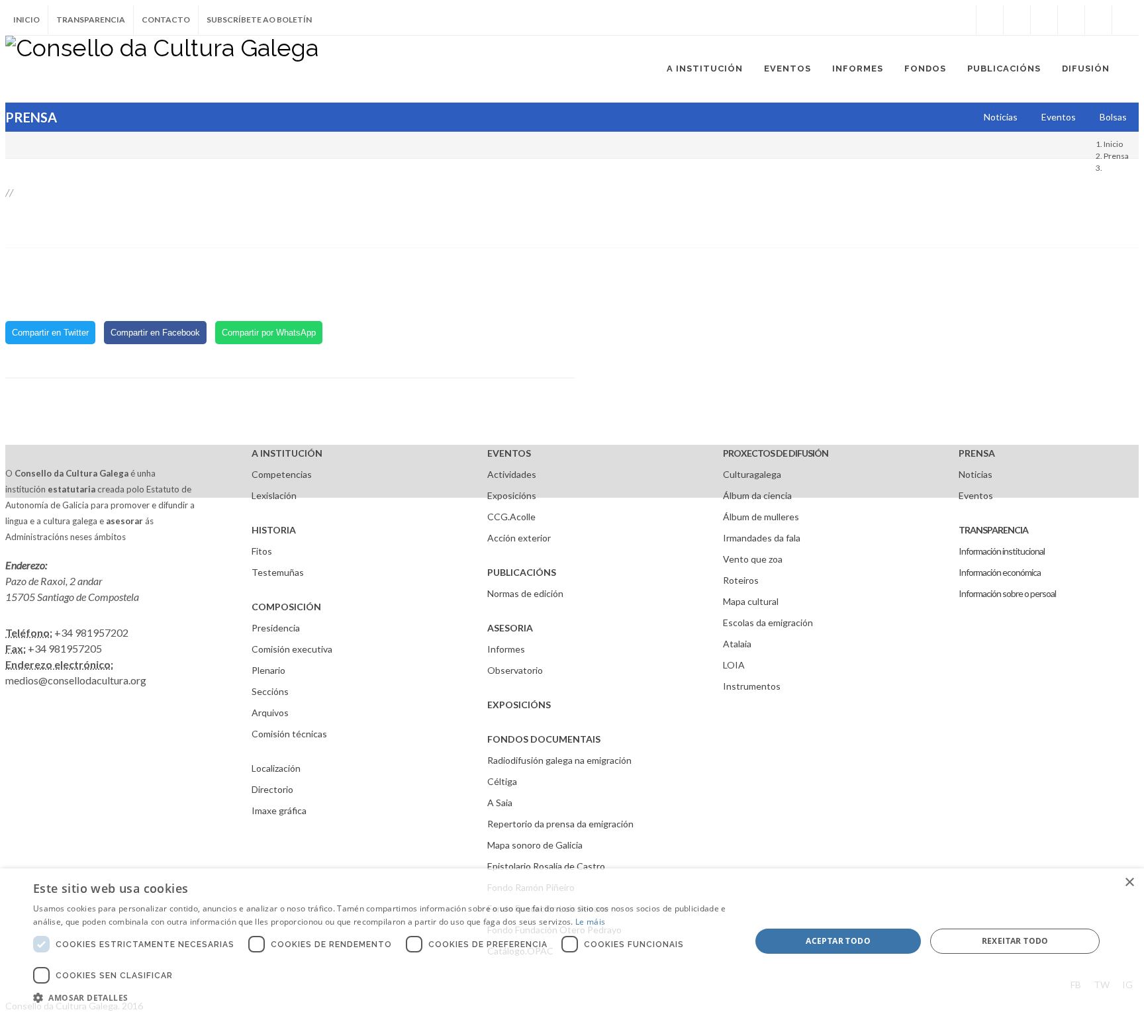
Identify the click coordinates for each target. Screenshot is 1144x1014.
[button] (381, 997)
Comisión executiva (292, 649)
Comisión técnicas (289, 733)
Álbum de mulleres (761, 516)
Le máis (590, 921)
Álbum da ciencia (757, 495)
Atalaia (737, 643)
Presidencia (276, 627)
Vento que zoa (753, 559)
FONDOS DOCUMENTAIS (543, 739)
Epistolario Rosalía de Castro (546, 866)
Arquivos (270, 712)
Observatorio (515, 670)
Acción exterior (519, 537)
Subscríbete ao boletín (259, 19)
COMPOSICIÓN (286, 606)
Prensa (1116, 156)
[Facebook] (990, 19)
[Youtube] (1071, 19)
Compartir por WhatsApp (269, 333)
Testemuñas (278, 572)
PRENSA (977, 453)
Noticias (975, 474)
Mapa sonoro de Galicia (535, 845)
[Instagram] (962, 19)
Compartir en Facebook (155, 333)
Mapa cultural (751, 601)
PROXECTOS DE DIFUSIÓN (775, 453)
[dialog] (572, 941)
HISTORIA (274, 529)
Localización (276, 768)
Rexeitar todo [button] (1015, 940)
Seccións (270, 691)
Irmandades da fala (761, 537)
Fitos (262, 551)
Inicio (26, 19)
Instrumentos (752, 686)
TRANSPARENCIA (993, 529)
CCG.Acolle (511, 516)
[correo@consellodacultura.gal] (1125, 19)
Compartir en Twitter (50, 333)
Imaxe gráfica (279, 810)
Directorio (272, 789)
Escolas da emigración (768, 622)
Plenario (268, 670)
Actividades (511, 474)
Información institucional (1002, 551)
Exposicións (511, 495)
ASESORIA (510, 627)
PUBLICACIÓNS (521, 572)
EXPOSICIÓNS (519, 704)
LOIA (734, 664)
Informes (506, 649)
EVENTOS (509, 453)
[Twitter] (1017, 19)
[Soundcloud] (1044, 19)
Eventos (976, 495)
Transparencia (90, 19)
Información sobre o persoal (1007, 593)
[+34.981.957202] (1098, 19)
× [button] (1129, 883)
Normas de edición (525, 593)
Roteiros (741, 580)
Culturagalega (752, 474)
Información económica (1000, 572)
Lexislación (274, 495)
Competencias (282, 474)
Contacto (166, 19)
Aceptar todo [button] (838, 940)
